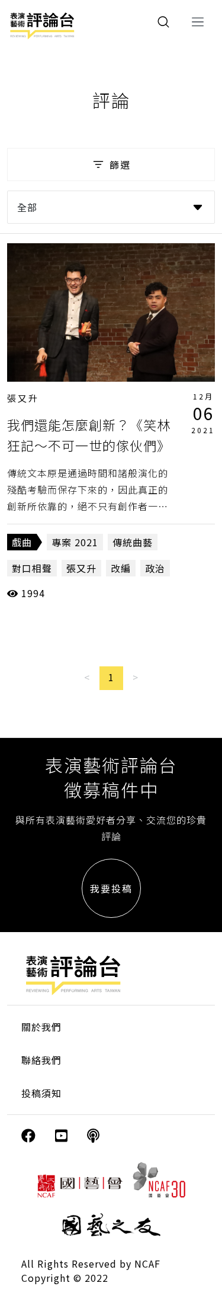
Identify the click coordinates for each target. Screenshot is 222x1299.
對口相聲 (32, 568)
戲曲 (22, 542)
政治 (155, 568)
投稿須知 (41, 1093)
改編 (121, 568)
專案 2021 (75, 542)
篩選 (120, 164)
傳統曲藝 (132, 542)
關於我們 (41, 1027)
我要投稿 (111, 888)
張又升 (23, 398)
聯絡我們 (41, 1060)
